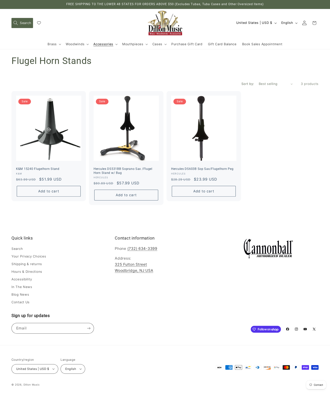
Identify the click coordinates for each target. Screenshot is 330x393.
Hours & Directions (26, 272)
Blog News (20, 294)
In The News (21, 287)
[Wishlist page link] (39, 23)
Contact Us (20, 302)
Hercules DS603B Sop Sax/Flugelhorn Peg (202, 169)
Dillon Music (31, 384)
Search (17, 249)
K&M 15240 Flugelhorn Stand (37, 169)
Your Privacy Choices (28, 256)
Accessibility (21, 279)
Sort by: (247, 84)
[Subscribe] (89, 328)
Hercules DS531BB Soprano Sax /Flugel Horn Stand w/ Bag (123, 170)
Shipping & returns (26, 264)
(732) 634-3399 (142, 248)
